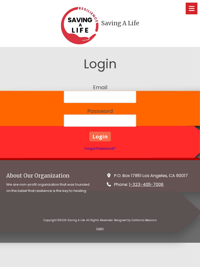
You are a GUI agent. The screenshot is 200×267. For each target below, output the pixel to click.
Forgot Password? (100, 148)
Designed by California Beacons (135, 220)
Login (100, 228)
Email (100, 87)
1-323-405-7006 (146, 184)
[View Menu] (191, 8)
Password (100, 111)
